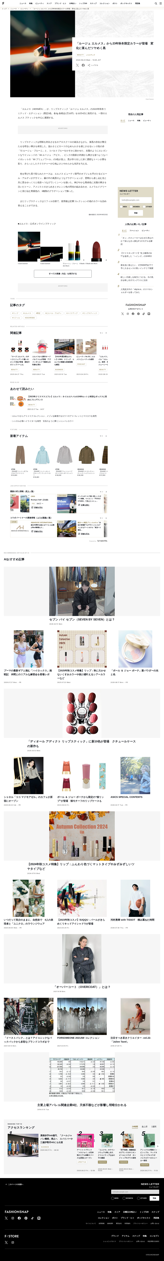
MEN (125, 207)
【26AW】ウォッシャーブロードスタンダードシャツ (64, 472)
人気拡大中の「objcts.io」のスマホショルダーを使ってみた (137, 290)
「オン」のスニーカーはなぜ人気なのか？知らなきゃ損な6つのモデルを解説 (137, 241)
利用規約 (127, 1223)
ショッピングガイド (109, 1241)
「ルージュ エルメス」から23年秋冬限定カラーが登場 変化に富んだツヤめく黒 (60, 9)
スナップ (93, 3)
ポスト (115, 3)
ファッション (134, 230)
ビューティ (39, 3)
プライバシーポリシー (140, 1223)
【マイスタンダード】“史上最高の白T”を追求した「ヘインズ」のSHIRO (136, 254)
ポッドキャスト (126, 3)
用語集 (137, 3)
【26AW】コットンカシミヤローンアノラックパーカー (42, 473)
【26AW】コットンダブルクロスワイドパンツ (19, 472)
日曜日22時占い (130, 1212)
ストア (49, 3)
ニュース (23, 3)
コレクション (105, 3)
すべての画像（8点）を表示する (63, 274)
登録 (135, 213)
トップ (4, 9)
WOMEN (136, 207)
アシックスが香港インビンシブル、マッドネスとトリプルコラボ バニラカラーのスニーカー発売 (148, 1155)
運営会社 (119, 1223)
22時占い (72, 3)
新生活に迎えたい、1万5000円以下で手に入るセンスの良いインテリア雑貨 (137, 266)
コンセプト (154, 1236)
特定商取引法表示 (153, 1241)
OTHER (149, 207)
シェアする (94, 65)
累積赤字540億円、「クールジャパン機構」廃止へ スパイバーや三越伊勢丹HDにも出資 (56, 1139)
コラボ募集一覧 (44, 518)
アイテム (125, 1236)
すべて (123, 120)
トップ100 (83, 3)
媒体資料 (110, 1223)
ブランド (115, 1236)
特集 (31, 3)
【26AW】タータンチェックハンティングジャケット (86, 472)
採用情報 (101, 1223)
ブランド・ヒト (60, 3)
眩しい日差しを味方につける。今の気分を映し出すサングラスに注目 (137, 278)
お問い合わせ (155, 1223)
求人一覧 (29, 491)
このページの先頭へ (15, 1184)
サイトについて (91, 1223)
